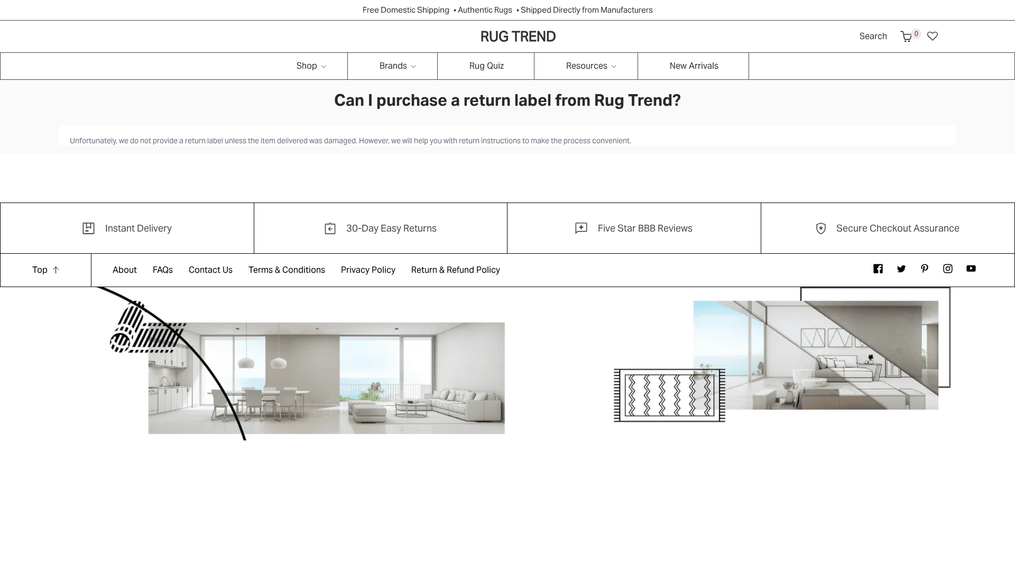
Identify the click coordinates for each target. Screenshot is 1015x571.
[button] (906, 36)
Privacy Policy (368, 269)
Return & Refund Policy (455, 269)
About (125, 269)
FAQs (163, 269)
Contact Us (211, 269)
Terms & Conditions (286, 269)
